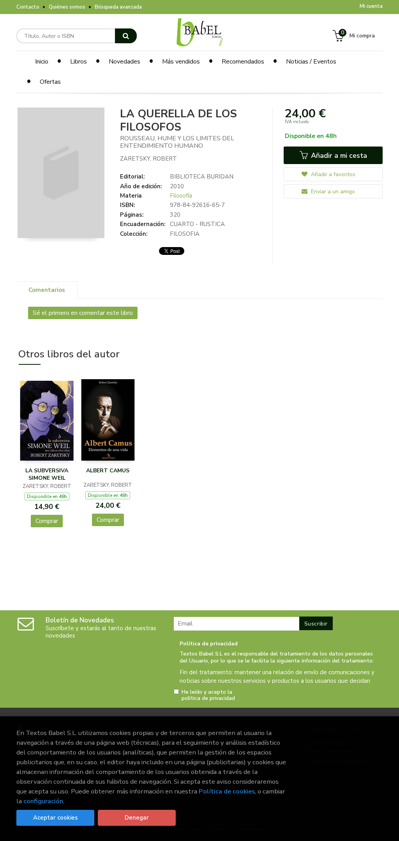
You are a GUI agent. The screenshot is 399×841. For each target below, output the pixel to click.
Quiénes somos (67, 7)
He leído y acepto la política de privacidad (208, 695)
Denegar (137, 818)
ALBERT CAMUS (107, 470)
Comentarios (46, 290)
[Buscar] (126, 35)
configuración (43, 801)
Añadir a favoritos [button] (332, 174)
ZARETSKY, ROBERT (148, 159)
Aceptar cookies (55, 818)
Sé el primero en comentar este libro (83, 313)
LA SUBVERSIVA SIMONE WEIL (46, 474)
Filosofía (181, 196)
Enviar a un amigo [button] (332, 191)
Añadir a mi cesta (338, 155)
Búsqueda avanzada (118, 7)
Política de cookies (227, 791)
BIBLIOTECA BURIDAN (201, 176)
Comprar (46, 521)
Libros (78, 61)
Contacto (27, 7)
